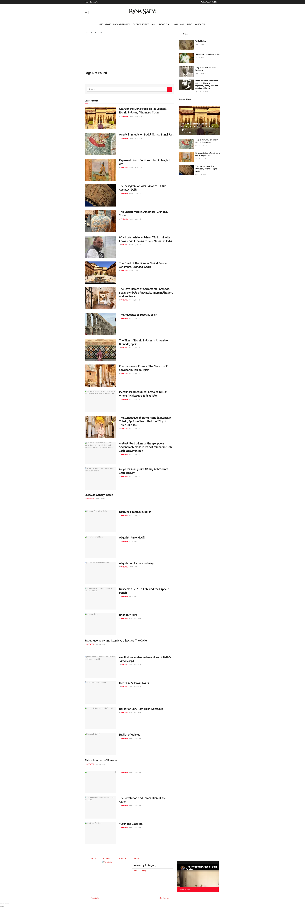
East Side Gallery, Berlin (99, 494)
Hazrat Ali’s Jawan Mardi (134, 683)
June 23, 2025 (133, 300)
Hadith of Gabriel (129, 734)
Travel (190, 24)
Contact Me (94, 2)
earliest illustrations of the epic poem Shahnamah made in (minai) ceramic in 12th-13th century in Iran (146, 447)
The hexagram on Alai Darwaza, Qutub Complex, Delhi (207, 168)
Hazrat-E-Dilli (165, 24)
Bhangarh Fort (128, 614)
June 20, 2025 (133, 373)
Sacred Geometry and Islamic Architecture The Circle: (116, 640)
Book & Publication (121, 24)
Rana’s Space (179, 24)
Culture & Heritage (141, 24)
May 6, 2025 (133, 541)
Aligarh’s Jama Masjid (132, 537)
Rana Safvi (124, 116)
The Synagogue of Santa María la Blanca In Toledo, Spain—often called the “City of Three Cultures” (145, 421)
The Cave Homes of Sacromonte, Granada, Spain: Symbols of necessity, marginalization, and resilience (146, 292)
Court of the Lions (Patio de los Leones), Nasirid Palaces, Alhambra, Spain (198, 127)
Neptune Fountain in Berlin (135, 511)
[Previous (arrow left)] (1, 906)
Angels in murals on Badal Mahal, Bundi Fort (146, 134)
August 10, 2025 (134, 116)
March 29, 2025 (134, 618)
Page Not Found (96, 33)
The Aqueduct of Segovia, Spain (138, 314)
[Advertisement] (129, 52)
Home (86, 2)
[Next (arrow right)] (3, 906)
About (108, 24)
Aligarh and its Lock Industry (136, 563)
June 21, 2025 (133, 318)
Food (154, 24)
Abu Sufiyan (164, 898)
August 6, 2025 (134, 193)
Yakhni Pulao (200, 41)
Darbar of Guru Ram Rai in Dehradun (141, 709)
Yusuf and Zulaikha (130, 823)
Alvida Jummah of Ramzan (101, 760)
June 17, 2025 (133, 454)
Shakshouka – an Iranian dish (207, 54)
